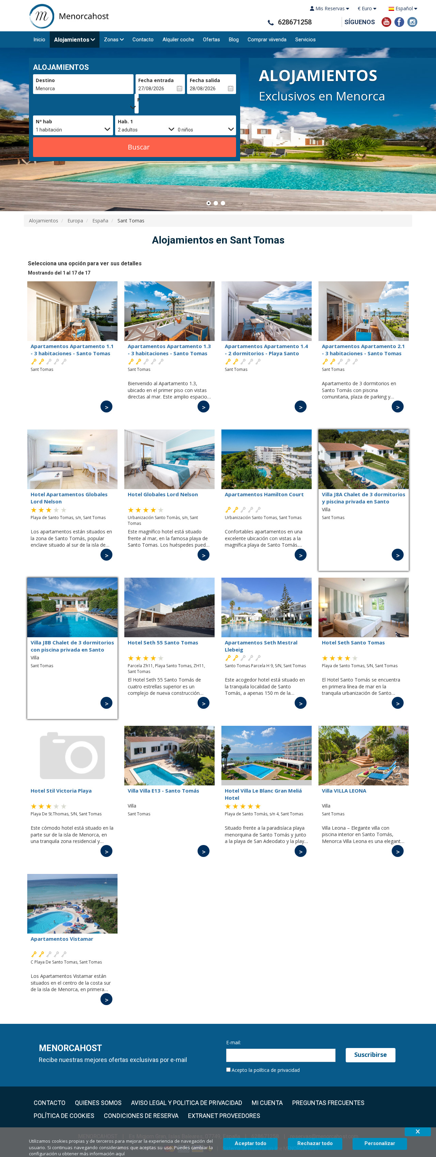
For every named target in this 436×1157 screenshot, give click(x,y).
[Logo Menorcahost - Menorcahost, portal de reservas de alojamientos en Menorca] (66, 16)
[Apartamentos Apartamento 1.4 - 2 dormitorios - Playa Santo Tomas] (266, 311)
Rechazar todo (315, 1143)
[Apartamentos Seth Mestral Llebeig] (266, 607)
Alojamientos (71, 39)
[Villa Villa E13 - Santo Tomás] (169, 755)
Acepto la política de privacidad (266, 1070)
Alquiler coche (178, 39)
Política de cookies (64, 1115)
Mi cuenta (267, 1102)
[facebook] (399, 21)
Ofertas (211, 39)
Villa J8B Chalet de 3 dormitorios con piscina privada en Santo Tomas (72, 646)
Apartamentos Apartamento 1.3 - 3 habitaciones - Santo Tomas (169, 349)
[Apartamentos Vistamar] (72, 904)
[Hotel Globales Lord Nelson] (169, 459)
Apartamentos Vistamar (62, 938)
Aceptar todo (250, 1143)
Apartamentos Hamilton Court (264, 494)
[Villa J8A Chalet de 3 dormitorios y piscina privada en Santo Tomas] (363, 459)
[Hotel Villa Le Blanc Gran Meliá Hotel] (266, 755)
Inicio (39, 39)
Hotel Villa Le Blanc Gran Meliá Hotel (263, 794)
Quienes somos (98, 1102)
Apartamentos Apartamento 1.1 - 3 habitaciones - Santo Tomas (72, 349)
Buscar (139, 147)
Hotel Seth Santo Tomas (353, 642)
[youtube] (386, 21)
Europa (75, 220)
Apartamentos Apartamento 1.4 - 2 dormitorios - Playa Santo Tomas (266, 349)
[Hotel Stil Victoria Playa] (72, 755)
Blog (234, 39)
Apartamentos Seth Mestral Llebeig (261, 646)
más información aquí (102, 1154)
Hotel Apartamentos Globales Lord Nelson (69, 497)
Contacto (143, 39)
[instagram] (412, 21)
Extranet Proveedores (224, 1115)
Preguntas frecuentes (328, 1102)
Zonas (111, 39)
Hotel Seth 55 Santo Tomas (163, 642)
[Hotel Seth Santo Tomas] (363, 607)
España (100, 220)
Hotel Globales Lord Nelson (163, 494)
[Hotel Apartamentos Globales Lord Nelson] (72, 459)
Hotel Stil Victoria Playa (61, 790)
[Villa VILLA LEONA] (363, 755)
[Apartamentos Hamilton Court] (266, 459)
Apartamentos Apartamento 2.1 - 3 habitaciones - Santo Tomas (363, 349)
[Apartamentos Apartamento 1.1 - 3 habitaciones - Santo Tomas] (72, 311)
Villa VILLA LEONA (344, 790)
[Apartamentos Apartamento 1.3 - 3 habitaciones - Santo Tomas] (169, 311)
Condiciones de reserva (141, 1115)
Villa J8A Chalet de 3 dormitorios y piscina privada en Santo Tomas (363, 497)
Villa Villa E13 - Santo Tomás (163, 790)
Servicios (305, 39)
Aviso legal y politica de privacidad (186, 1102)
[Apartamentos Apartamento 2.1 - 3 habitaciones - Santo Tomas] (363, 311)
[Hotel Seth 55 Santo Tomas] (169, 607)
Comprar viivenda (267, 39)
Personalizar (379, 1143)
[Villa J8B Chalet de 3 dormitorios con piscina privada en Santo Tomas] (72, 607)
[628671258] (271, 22)
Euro (365, 8)
